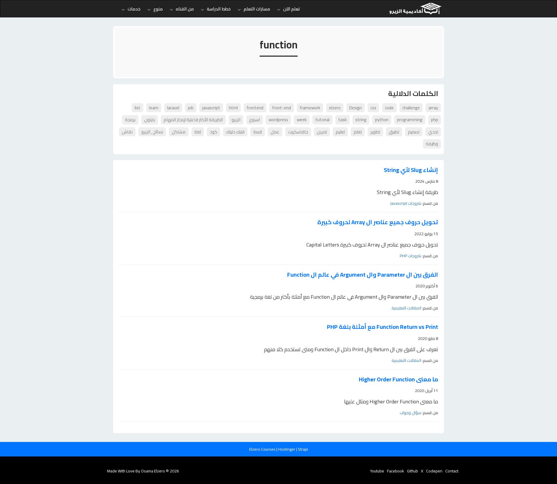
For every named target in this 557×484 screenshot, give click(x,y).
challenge (411, 108)
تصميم (413, 132)
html (233, 108)
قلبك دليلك (235, 132)
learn (153, 108)
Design (355, 108)
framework (310, 108)
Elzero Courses (262, 449)
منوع (158, 9)
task (342, 119)
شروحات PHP (410, 256)
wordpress (278, 119)
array (433, 108)
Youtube (377, 471)
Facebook (395, 471)
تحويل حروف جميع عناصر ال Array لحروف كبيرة (377, 222)
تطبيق (394, 132)
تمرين (322, 132)
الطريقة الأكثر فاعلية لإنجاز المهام (193, 119)
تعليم (340, 132)
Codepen (434, 471)
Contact (451, 471)
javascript (211, 108)
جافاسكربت (298, 132)
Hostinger (287, 449)
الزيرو (236, 119)
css (373, 108)
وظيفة (432, 143)
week (302, 119)
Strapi (303, 449)
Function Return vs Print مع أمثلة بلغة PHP (382, 327)
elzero (335, 108)
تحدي (433, 132)
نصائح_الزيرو (152, 132)
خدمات (134, 9)
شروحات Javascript (405, 203)
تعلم (358, 132)
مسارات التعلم (257, 9)
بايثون (149, 119)
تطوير (375, 132)
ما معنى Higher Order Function (398, 379)
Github (412, 471)
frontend (255, 108)
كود (213, 132)
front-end (281, 108)
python (381, 119)
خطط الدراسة (219, 9)
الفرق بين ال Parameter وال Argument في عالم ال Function (362, 275)
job (190, 108)
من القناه (185, 9)
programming (409, 119)
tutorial (322, 119)
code (389, 108)
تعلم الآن (291, 9)
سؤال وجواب (410, 412)
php (434, 119)
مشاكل (179, 132)
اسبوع (254, 119)
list (137, 108)
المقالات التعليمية (406, 308)
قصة (257, 132)
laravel (173, 108)
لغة (197, 132)
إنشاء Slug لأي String (411, 170)
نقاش (127, 132)
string (360, 119)
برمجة (130, 119)
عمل (275, 132)
